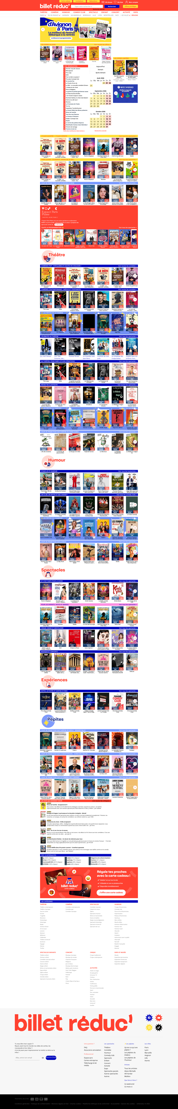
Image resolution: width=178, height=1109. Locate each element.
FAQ (85, 1047)
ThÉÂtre (43, 12)
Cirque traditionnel (95, 955)
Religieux (68, 962)
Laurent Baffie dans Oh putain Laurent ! (59, 847)
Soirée (92, 981)
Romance (42, 918)
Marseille (148, 1053)
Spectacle (93, 12)
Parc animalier (94, 992)
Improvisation (118, 913)
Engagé (42, 944)
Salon (91, 997)
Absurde (117, 931)
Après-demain (100, 73)
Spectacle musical (95, 913)
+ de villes (125, 15)
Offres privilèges (130, 6)
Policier (42, 946)
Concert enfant (44, 962)
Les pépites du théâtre (130, 1053)
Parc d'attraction (95, 979)
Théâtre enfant (44, 955)
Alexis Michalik (130, 1071)
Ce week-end (129, 1084)
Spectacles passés (111, 1071)
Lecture (42, 931)
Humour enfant (44, 957)
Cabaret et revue (95, 909)
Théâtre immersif (45, 939)
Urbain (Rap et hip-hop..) (73, 981)
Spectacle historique (96, 922)
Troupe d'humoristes (120, 907)
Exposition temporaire (121, 962)
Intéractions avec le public (122, 937)
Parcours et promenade (97, 988)
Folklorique (69, 972)
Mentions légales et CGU (60, 1104)
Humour (66, 12)
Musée (116, 955)
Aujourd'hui (100, 66)
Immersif (92, 1003)
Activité (126, 12)
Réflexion (42, 935)
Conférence (93, 984)
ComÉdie (54, 12)
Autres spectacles (111, 1074)
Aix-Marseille (76, 15)
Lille (94, 15)
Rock (67, 977)
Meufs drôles (118, 922)
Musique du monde (71, 957)
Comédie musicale (95, 907)
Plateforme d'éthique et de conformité (96, 1104)
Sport (91, 990)
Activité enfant (44, 977)
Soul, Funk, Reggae (71, 970)
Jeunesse (42, 942)
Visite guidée (93, 986)
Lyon (100, 15)
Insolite (92, 1005)
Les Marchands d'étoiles (54, 839)
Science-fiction (44, 926)
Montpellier (108, 15)
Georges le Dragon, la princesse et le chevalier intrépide (64, 813)
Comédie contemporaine (73, 907)
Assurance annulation (92, 1050)
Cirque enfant (44, 974)
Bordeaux (87, 15)
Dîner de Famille (52, 805)
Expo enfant (43, 970)
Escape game (94, 973)
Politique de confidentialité (40, 1104)
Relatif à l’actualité (120, 944)
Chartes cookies (75, 1104)
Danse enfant (44, 964)
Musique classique (71, 955)
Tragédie (42, 916)
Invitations (79, 1)
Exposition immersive (121, 959)
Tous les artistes (130, 1068)
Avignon (65, 15)
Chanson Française (71, 959)
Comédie (107, 1050)
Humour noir (118, 926)
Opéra (92, 911)
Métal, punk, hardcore (72, 968)
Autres (106, 1076)
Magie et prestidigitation (97, 920)
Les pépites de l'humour (130, 1059)
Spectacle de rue (95, 926)
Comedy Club (79, 12)
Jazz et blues (69, 964)
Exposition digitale (120, 964)
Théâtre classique (45, 909)
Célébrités (43, 937)
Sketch (116, 933)
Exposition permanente (121, 957)
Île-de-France (53, 15)
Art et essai (43, 929)
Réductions (93, 1)
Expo (136, 12)
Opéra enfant (44, 972)
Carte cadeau (65, 1)
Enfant (104, 12)
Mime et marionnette (96, 916)
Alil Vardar (128, 1074)
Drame (42, 913)
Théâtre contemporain (46, 907)
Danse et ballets (94, 918)
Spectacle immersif (95, 924)
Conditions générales (22, 1104)
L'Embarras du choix (53, 822)
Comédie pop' (70, 909)
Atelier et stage (94, 971)
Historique (43, 922)
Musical (42, 933)
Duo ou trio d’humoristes (122, 911)
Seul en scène (44, 911)
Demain (100, 70)
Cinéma (92, 977)
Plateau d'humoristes (121, 916)
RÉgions (135, 15)
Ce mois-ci (128, 1086)
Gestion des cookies (128, 1104)
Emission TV (93, 975)
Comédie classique (71, 911)
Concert (115, 12)
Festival (68, 974)
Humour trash (119, 929)
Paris (42, 15)
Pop (67, 979)
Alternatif (117, 939)
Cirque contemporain (96, 957)
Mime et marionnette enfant (48, 968)
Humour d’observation (121, 924)
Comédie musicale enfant (47, 959)
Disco (67, 983)
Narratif (117, 942)
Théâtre (107, 1047)
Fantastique (43, 920)
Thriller (42, 948)
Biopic (42, 924)
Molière (127, 1076)
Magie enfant (44, 966)
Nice (117, 15)
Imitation (117, 935)
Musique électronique (72, 966)
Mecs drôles (118, 920)
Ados (48, 830)
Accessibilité (115, 1104)
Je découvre (58, 224)
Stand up (117, 918)
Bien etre (92, 1001)
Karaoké (92, 999)
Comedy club (118, 909)
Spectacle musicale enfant (47, 979)
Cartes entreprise (91, 1060)
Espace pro (88, 1058)
